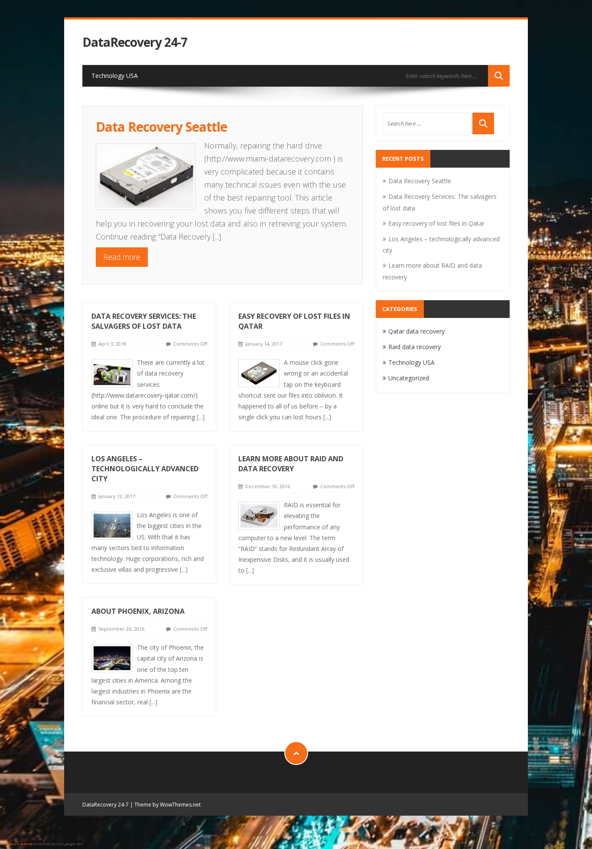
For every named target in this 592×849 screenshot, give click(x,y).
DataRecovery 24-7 (134, 42)
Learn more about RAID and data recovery (290, 463)
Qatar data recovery (416, 331)
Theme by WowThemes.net (167, 804)
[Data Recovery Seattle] (150, 174)
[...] (217, 236)
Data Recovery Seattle (161, 127)
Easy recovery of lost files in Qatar (436, 223)
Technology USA (114, 75)
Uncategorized (408, 378)
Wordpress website (16, 843)
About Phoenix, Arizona (138, 611)
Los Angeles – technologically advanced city (144, 468)
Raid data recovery (414, 347)
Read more (121, 257)
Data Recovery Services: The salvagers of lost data (143, 321)
